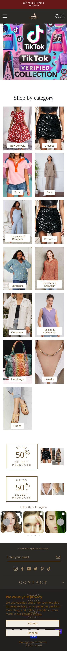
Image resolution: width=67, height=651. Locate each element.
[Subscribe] (58, 557)
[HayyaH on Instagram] (16, 569)
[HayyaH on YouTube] (29, 569)
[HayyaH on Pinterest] (42, 569)
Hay (14, 73)
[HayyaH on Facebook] (22, 569)
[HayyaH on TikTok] (49, 569)
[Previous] (4, 46)
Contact (33, 582)
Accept (33, 623)
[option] (33, 4)
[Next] (63, 46)
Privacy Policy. (32, 614)
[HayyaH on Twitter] (36, 569)
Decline (33, 633)
